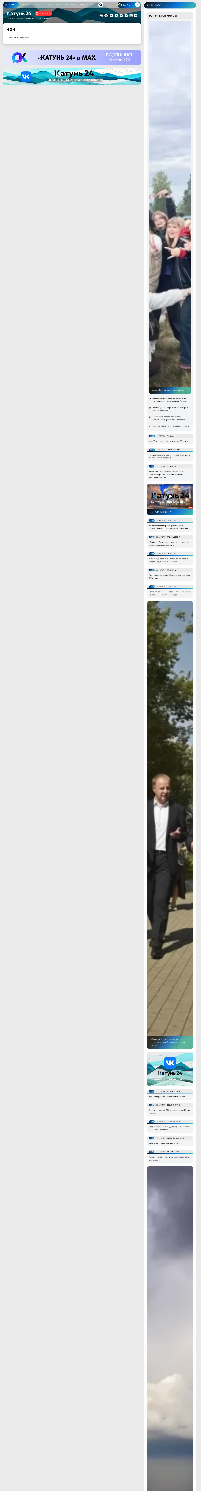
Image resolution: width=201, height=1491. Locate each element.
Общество (171, 520)
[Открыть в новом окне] (111, 16)
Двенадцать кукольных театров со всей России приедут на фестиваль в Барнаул (169, 400)
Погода (170, 436)
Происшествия (173, 450)
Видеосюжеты (54, 4)
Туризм (178, 1105)
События (170, 1105)
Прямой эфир (45, 13)
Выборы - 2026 (86, 4)
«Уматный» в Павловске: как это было (168, 390)
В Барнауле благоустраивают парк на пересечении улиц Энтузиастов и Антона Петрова (168, 1042)
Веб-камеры (70, 4)
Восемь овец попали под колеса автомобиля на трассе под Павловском (169, 418)
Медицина (171, 466)
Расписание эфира (163, 512)
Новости (26, 4)
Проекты (39, 4)
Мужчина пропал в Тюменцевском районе (170, 425)
